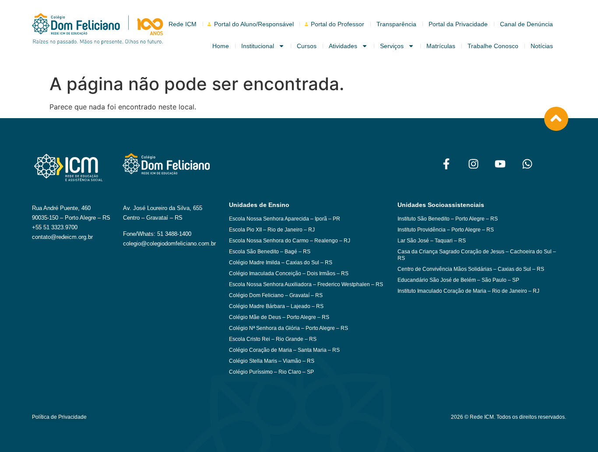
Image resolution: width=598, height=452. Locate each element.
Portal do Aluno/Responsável (254, 24)
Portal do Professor (337, 24)
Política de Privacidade (59, 417)
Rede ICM (183, 24)
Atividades (343, 45)
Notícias (542, 45)
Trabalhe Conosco (493, 45)
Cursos (307, 45)
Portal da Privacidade (458, 24)
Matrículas (440, 45)
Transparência (396, 24)
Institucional (257, 45)
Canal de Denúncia (526, 24)
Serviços (392, 45)
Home (220, 45)
